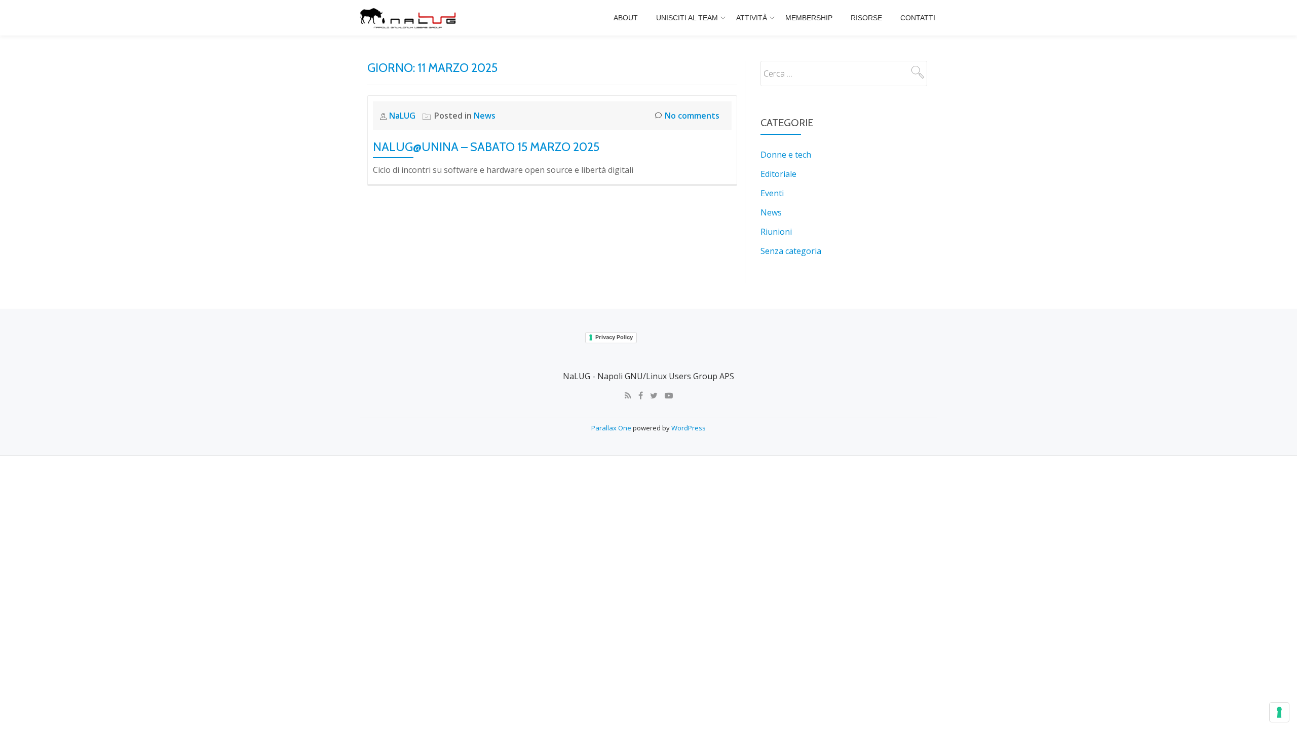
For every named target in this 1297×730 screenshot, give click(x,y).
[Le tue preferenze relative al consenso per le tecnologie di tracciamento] (1279, 712)
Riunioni (776, 231)
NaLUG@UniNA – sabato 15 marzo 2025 (486, 146)
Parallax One (612, 427)
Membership (808, 18)
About (626, 18)
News (484, 115)
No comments (692, 115)
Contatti (917, 18)
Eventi (772, 193)
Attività (751, 18)
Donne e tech (785, 154)
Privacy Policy (614, 337)
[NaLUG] (410, 17)
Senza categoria (790, 251)
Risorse (866, 18)
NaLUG (403, 115)
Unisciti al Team (687, 18)
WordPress (688, 427)
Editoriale (778, 173)
